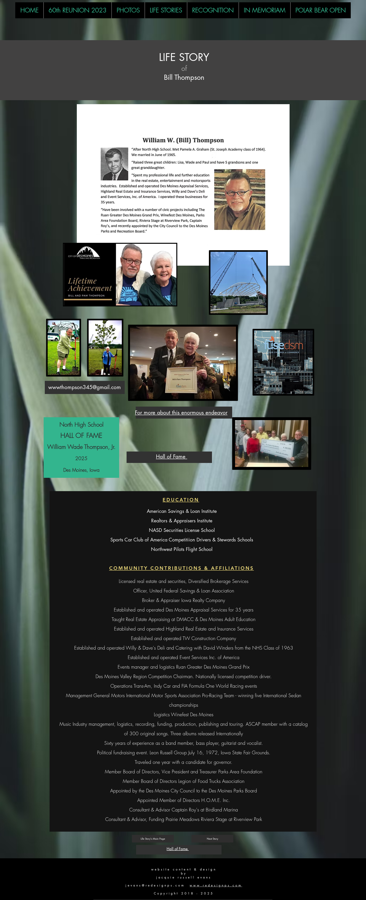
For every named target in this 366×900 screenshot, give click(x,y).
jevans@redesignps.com (155, 885)
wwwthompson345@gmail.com (84, 387)
